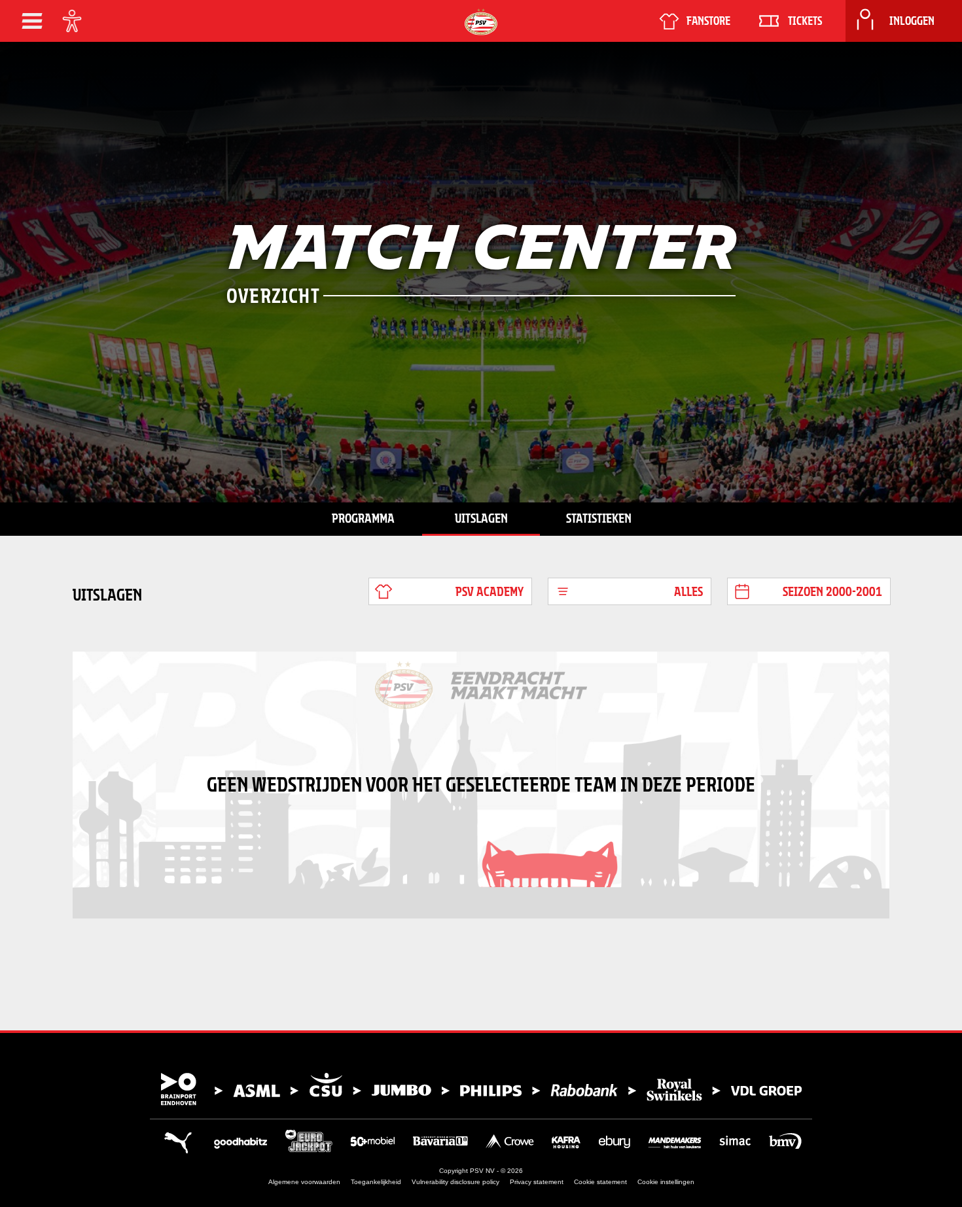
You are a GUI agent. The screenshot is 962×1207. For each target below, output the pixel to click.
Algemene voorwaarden (304, 1181)
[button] (32, 21)
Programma (363, 518)
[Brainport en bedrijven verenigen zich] (481, 1089)
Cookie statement (600, 1181)
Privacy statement (536, 1181)
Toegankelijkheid (376, 1181)
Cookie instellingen (665, 1181)
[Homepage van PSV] (481, 22)
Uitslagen (481, 518)
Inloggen (912, 21)
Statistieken (599, 518)
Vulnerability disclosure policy (455, 1181)
